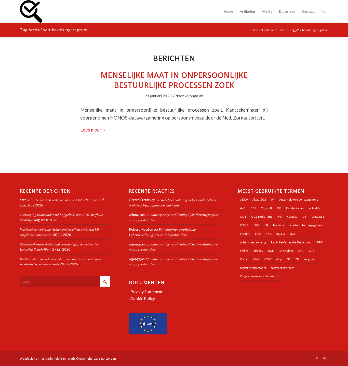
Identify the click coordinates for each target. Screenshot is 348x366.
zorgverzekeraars (283, 267)
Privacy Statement (146, 291)
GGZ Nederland (262, 216)
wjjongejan (194, 96)
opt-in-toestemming (253, 242)
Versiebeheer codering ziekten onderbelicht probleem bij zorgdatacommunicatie (172, 202)
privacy (258, 250)
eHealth (314, 208)
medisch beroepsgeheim (306, 225)
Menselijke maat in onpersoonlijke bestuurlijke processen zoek (174, 80)
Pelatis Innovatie (65, 358)
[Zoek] (323, 11)
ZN (297, 259)
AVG (243, 208)
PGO (319, 242)
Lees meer (90, 130)
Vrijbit (244, 259)
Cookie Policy (142, 298)
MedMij (245, 233)
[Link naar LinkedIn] (324, 358)
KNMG (244, 225)
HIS (279, 216)
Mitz (258, 233)
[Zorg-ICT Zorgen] (31, 11)
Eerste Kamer (295, 208)
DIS (279, 208)
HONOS (292, 216)
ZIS (288, 259)
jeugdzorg (317, 216)
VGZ (311, 250)
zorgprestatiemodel (253, 267)
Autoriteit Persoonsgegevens (298, 199)
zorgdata (309, 259)
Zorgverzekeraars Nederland (259, 276)
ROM (271, 250)
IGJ (304, 216)
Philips (244, 250)
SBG (301, 250)
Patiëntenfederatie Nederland (291, 242)
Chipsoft (266, 208)
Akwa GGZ (259, 199)
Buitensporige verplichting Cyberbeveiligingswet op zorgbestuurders (162, 232)
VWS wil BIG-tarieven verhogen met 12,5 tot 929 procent (59, 199)
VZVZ (267, 259)
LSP (266, 225)
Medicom (279, 225)
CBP (253, 208)
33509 (244, 199)
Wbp (279, 259)
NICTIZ (280, 233)
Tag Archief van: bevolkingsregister (54, 30)
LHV (256, 225)
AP (272, 199)
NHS (268, 233)
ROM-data (286, 250)
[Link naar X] (316, 358)
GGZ (243, 216)
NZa (292, 233)
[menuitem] (228, 11)
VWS (256, 259)
